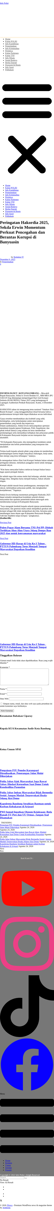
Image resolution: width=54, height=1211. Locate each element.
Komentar (5, 667)
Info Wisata (10, 58)
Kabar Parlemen (12, 53)
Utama (8, 1165)
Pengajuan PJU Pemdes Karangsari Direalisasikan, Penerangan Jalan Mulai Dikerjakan (21, 773)
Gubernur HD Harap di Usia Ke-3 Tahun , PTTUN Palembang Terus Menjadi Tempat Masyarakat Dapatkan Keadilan (23, 647)
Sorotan (8, 1168)
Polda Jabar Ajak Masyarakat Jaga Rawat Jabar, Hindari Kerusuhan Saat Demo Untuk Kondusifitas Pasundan (24, 784)
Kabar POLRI (11, 41)
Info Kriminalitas (12, 48)
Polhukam (9, 70)
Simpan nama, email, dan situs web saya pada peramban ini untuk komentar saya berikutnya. (26, 705)
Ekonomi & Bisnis (13, 65)
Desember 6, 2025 (7, 259)
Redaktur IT (19, 257)
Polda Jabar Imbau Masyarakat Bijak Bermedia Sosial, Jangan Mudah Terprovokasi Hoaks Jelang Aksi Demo (26, 795)
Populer (8, 1170)
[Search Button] (26, 1178)
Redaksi (8, 1163)
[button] (27, 127)
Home (7, 39)
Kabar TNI (9, 55)
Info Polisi (4, 3)
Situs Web (4, 699)
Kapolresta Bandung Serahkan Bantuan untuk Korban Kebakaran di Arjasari (25, 805)
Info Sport (9, 67)
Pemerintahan (11, 46)
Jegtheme (6, 1208)
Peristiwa (9, 51)
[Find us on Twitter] (1, 1201)
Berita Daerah (11, 63)
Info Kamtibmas (12, 44)
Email (3, 694)
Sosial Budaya (11, 60)
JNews (9, 1205)
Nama (3, 689)
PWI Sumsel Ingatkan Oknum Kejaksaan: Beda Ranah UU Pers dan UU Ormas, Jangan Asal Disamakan (26, 815)
